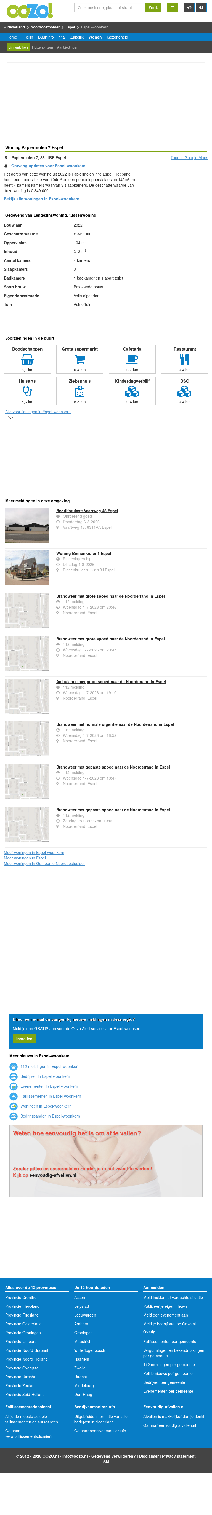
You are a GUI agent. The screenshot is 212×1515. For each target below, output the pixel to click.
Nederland (16, 26)
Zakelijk (77, 37)
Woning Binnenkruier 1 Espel (83, 553)
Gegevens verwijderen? (113, 1456)
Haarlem (81, 1359)
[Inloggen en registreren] (189, 7)
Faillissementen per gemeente (169, 1341)
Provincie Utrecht (20, 1376)
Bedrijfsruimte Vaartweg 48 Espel (87, 510)
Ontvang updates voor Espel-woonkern (48, 165)
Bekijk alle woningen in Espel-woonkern (42, 199)
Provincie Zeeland (21, 1385)
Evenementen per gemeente (168, 1391)
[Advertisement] (106, 104)
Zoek (153, 7)
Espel (70, 26)
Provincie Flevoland (22, 1306)
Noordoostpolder (45, 26)
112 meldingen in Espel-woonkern (49, 1066)
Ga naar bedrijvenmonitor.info (100, 1430)
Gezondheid (117, 37)
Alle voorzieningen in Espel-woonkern (38, 411)
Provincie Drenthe (20, 1297)
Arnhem (81, 1323)
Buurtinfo (46, 37)
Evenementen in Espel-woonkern (48, 1086)
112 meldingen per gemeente (169, 1364)
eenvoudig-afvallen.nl (53, 1175)
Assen (79, 1297)
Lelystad (81, 1306)
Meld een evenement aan (165, 1315)
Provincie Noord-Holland (26, 1359)
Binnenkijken (18, 47)
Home (12, 37)
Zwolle (80, 1368)
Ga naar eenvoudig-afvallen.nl (169, 1425)
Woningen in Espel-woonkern (45, 1106)
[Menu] (172, 7)
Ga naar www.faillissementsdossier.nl (29, 1433)
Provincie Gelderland (23, 1323)
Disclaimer (149, 1456)
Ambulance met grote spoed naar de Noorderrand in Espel (111, 681)
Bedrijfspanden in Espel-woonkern (49, 1116)
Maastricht (83, 1341)
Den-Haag (83, 1394)
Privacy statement (179, 1456)
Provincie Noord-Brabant (26, 1350)
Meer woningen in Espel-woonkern (34, 852)
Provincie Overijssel (22, 1368)
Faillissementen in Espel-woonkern (50, 1096)
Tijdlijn (27, 37)
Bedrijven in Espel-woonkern (44, 1076)
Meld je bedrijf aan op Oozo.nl (169, 1323)
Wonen (95, 37)
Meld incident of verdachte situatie (173, 1297)
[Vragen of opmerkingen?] (201, 7)
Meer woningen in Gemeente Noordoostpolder (44, 863)
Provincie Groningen (23, 1332)
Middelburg (84, 1385)
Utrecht (80, 1376)
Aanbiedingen (67, 47)
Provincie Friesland (22, 1315)
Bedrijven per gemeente (164, 1382)
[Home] (30, 10)
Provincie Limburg (21, 1341)
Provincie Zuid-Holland (25, 1394)
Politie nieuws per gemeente (168, 1373)
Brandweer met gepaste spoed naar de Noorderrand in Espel (113, 767)
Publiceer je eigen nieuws (165, 1306)
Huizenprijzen (42, 47)
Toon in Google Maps (189, 157)
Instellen (24, 1038)
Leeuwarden (85, 1315)
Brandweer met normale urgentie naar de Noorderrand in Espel (115, 724)
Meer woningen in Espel (25, 858)
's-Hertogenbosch (89, 1350)
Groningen (83, 1332)
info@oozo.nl (75, 1456)
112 (62, 37)
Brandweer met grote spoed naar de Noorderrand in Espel (110, 596)
